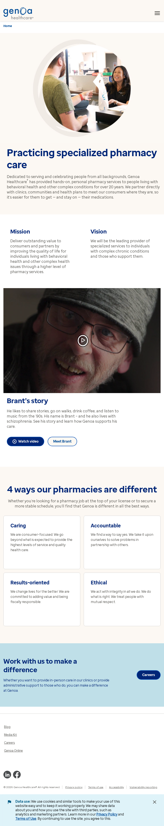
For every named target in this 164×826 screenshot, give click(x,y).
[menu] (157, 13)
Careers (148, 675)
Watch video (28, 441)
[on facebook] (17, 774)
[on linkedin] (7, 774)
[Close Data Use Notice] (154, 802)
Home (7, 26)
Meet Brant (62, 441)
